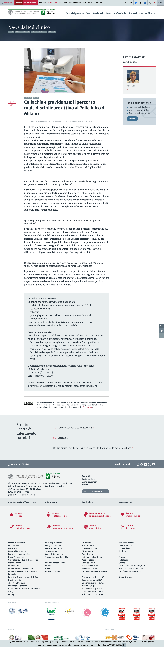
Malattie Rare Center (53, 548)
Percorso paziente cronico (19, 554)
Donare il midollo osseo (22, 527)
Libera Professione (16, 557)
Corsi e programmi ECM (92, 580)
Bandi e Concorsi (75, 3)
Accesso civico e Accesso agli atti (132, 565)
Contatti (90, 3)
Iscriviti (132, 119)
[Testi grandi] (126, 2)
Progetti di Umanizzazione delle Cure (23, 577)
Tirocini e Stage (88, 586)
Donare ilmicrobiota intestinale (62, 527)
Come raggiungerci (90, 482)
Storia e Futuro (88, 545)
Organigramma (88, 554)
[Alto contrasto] (131, 2)
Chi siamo (43, 3)
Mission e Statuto (89, 560)
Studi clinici (123, 551)
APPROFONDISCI (114, 645)
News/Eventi (52, 3)
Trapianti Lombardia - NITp (56, 557)
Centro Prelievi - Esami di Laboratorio (23, 560)
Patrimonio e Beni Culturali (93, 557)
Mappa (85, 485)
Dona (84, 3)
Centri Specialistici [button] (95, 13)
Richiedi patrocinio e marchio (131, 568)
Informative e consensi (17, 586)
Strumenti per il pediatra (92, 588)
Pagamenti (12, 548)
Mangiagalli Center (53, 545)
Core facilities (124, 548)
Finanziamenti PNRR (90, 565)
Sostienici (18, 3)
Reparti (133, 13)
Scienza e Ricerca (146, 13)
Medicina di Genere (90, 568)
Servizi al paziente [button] (75, 13)
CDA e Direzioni (88, 551)
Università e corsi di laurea (93, 583)
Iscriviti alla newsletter (96, 491)
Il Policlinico (30, 3)
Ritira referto (13, 565)
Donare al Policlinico (95, 527)
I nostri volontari (15, 580)
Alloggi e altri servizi (16, 583)
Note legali (123, 560)
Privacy (11, 594)
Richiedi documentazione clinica (21, 568)
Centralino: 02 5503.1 (20, 464)
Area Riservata (126, 577)
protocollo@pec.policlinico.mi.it (21, 495)
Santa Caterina (51, 551)
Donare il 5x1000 (130, 527)
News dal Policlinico (29, 27)
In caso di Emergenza (17, 551)
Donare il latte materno (59, 514)
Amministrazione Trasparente (94, 571)
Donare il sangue (19, 514)
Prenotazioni (13, 545)
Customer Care (88, 479)
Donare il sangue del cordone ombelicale (100, 514)
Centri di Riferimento (54, 554)
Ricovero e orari (14, 563)
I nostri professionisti (116, 13)
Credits (122, 563)
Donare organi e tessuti (133, 514)
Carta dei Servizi (88, 563)
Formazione (63, 3)
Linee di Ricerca (125, 545)
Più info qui (87, 407)
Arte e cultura (99, 3)
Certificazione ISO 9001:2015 (131, 571)
